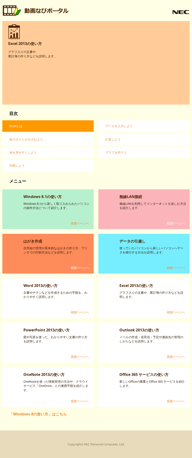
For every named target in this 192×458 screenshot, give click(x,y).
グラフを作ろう (116, 152)
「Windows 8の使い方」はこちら (38, 414)
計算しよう (113, 139)
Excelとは (15, 126)
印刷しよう (17, 165)
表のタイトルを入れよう (26, 139)
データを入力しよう (119, 126)
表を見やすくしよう (23, 152)
